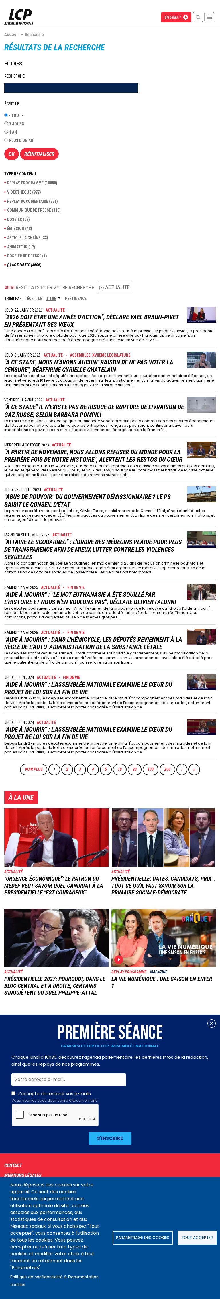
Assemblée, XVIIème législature (100, 355)
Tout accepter (197, 1237)
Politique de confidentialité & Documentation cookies (54, 1281)
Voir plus (33, 769)
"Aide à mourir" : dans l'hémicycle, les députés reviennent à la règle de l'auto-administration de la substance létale (93, 643)
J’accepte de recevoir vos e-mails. (54, 1097)
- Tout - (16, 115)
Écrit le (34, 298)
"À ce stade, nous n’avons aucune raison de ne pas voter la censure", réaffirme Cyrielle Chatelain (88, 366)
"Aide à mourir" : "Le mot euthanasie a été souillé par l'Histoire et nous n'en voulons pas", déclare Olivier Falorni (90, 598)
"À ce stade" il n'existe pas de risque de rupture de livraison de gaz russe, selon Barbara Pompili (94, 410)
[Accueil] (18, 23)
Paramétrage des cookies (142, 1237)
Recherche (198, 17)
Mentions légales (22, 1175)
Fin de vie (76, 587)
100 (152, 769)
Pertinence (76, 298)
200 (168, 769)
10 (122, 769)
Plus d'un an (21, 140)
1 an (13, 132)
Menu (209, 17)
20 (137, 769)
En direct (173, 17)
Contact (13, 1165)
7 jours (16, 123)
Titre (53, 298)
